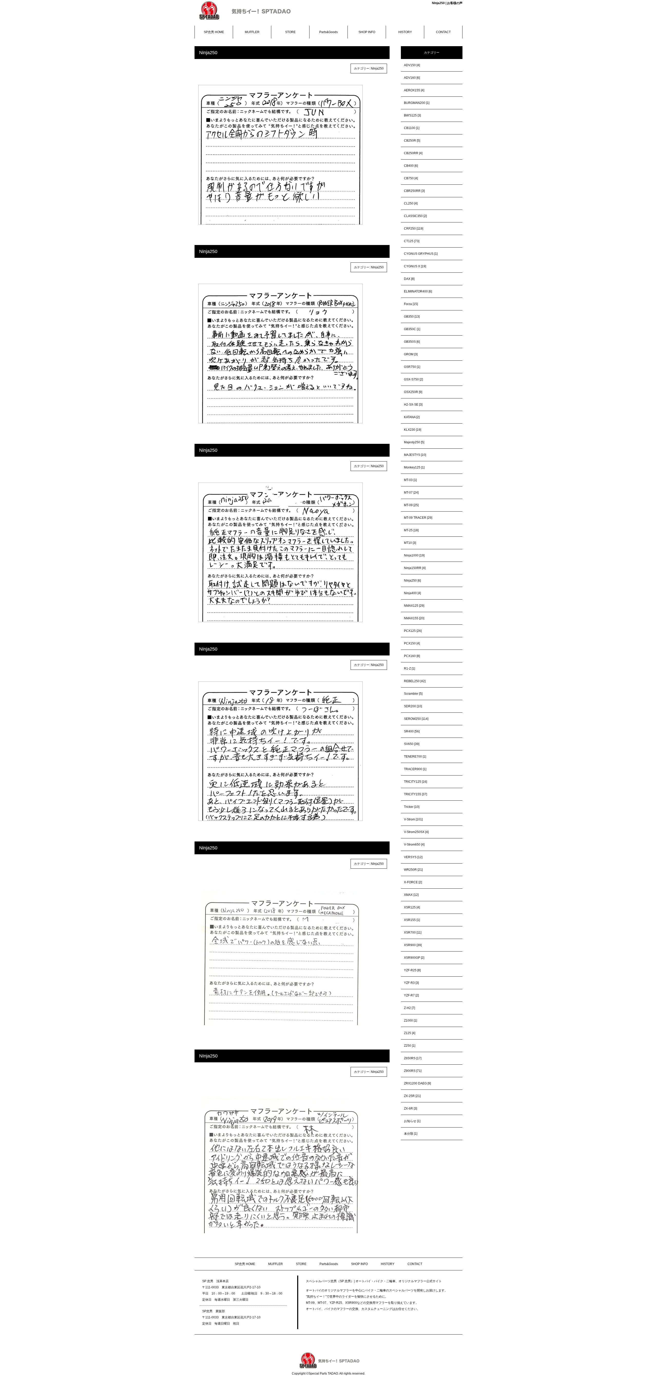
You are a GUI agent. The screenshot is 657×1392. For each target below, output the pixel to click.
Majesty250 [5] (414, 442)
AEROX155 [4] (414, 90)
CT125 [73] (411, 241)
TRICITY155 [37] (415, 794)
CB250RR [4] (413, 153)
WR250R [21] (413, 869)
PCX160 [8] (412, 656)
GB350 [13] (412, 316)
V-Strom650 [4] (414, 844)
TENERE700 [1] (415, 756)
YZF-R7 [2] (411, 995)
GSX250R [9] (413, 392)
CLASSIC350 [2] (415, 216)
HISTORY (405, 32)
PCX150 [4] (412, 643)
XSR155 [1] (412, 920)
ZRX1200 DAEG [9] (417, 1083)
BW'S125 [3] (412, 115)
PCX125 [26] (413, 631)
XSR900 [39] (413, 945)
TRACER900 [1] (415, 769)
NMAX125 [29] (414, 605)
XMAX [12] (411, 895)
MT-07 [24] (411, 492)
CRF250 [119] (413, 228)
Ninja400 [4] (412, 593)
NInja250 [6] (412, 580)
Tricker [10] (411, 807)
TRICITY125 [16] (415, 781)
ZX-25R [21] (412, 1096)
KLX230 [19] (412, 430)
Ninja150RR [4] (415, 568)
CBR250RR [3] (414, 191)
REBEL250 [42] (415, 681)
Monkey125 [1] (414, 467)
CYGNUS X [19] (415, 266)
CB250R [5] (412, 140)
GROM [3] (411, 354)
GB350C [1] (412, 329)
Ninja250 (208, 52)
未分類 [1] (410, 1133)
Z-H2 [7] (409, 1008)
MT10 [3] (410, 543)
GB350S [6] (412, 342)
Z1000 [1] (410, 1020)
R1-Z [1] (409, 668)
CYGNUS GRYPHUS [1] (421, 254)
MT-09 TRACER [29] (418, 517)
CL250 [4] (411, 203)
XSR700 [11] (412, 932)
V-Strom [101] (413, 819)
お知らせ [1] (412, 1121)
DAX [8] (409, 279)
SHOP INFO (367, 32)
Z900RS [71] (412, 1071)
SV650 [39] (411, 744)
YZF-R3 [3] (411, 983)
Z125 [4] (409, 1033)
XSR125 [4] (412, 907)
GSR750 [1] (412, 367)
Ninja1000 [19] (414, 555)
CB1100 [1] (411, 128)
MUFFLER (252, 32)
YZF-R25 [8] (412, 970)
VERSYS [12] (413, 857)
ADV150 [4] (412, 65)
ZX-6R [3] (410, 1108)
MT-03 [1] (410, 480)
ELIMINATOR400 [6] (418, 291)
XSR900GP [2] (414, 957)
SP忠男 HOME (214, 32)
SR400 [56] (412, 731)
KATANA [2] (412, 417)
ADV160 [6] (412, 78)
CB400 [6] (411, 166)
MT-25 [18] (411, 530)
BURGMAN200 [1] (416, 103)
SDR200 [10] (413, 706)
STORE (290, 32)
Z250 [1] (409, 1045)
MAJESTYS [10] (415, 455)
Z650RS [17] (412, 1058)
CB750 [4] (411, 178)
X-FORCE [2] (413, 882)
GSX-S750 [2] (413, 379)
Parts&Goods (328, 32)
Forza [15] (411, 304)
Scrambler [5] (413, 693)
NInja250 (377, 68)
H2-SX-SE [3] (413, 404)
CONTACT (443, 32)
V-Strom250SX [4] (416, 832)
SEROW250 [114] (416, 719)
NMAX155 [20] (414, 618)
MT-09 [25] (411, 505)
